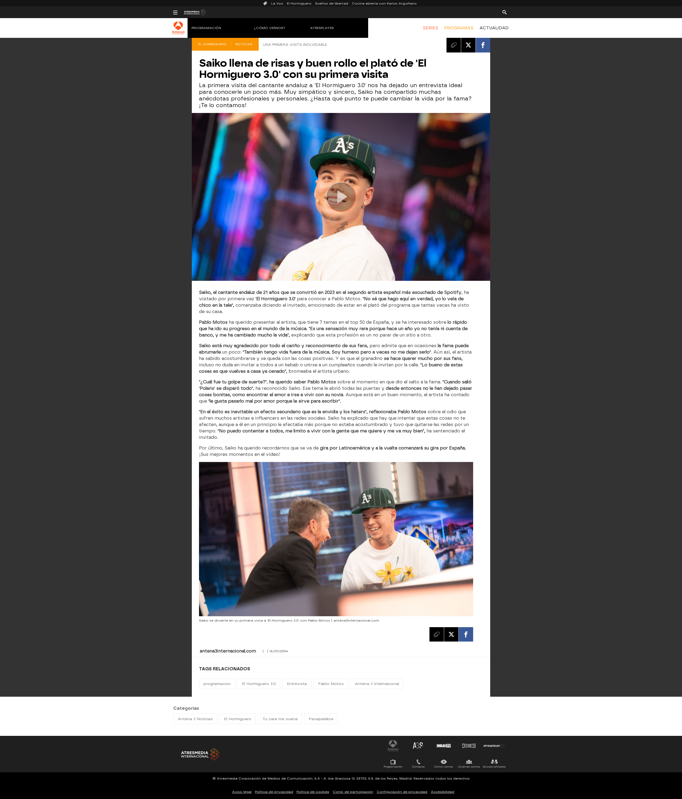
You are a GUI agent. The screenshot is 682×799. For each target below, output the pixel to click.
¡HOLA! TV (443, 745)
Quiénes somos (469, 766)
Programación (206, 28)
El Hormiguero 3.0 (259, 684)
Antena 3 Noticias (195, 719)
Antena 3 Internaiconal (377, 684)
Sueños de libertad (331, 3)
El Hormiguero (299, 3)
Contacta (418, 766)
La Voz (277, 3)
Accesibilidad (442, 792)
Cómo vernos (443, 766)
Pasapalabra (321, 719)
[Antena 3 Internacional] (178, 31)
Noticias (243, 44)
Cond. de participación (353, 792)
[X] (468, 45)
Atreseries (418, 745)
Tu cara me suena (280, 719)
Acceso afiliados (494, 766)
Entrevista (297, 684)
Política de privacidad (274, 792)
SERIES (430, 28)
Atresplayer (322, 28)
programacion (217, 684)
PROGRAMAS (458, 28)
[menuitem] (430, 28)
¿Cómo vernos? (269, 28)
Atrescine (469, 745)
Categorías (186, 708)
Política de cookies (313, 792)
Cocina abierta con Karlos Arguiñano (384, 3)
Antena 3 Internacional (393, 745)
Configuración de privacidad (402, 792)
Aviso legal (241, 792)
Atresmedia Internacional (200, 754)
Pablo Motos (331, 684)
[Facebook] (483, 45)
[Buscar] (504, 12)
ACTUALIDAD (494, 28)
